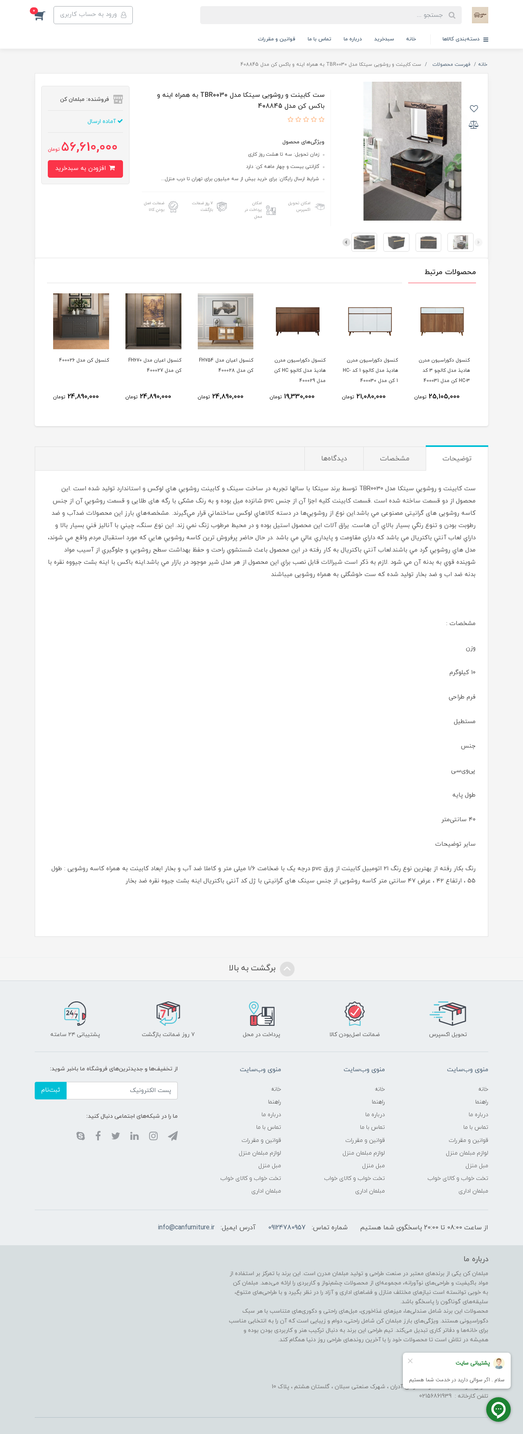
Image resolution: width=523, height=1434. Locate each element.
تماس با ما (319, 39)
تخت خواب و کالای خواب (457, 1178)
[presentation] (478, 242)
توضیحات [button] (457, 459)
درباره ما (353, 39)
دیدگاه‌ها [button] (334, 459)
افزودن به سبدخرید (81, 168)
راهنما (481, 1102)
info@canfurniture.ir (186, 1227)
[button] (44, 15)
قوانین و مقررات (276, 39)
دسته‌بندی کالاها (462, 39)
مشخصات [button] (394, 459)
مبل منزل (476, 1166)
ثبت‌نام (50, 1090)
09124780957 (287, 1227)
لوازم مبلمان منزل (467, 1153)
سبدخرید (384, 39)
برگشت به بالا (253, 968)
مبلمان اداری (473, 1191)
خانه (411, 39)
